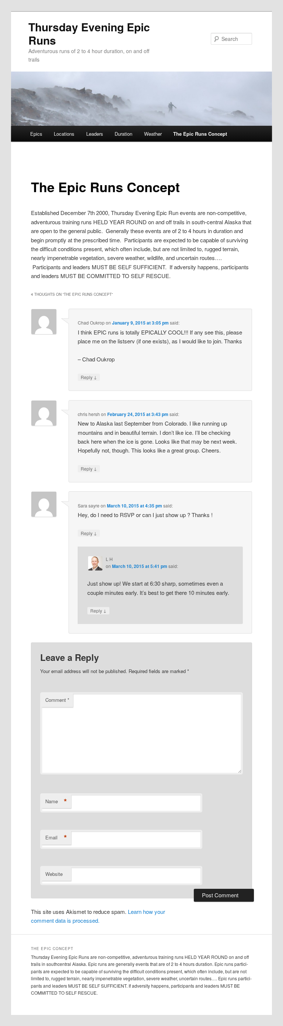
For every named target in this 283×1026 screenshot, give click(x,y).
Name (56, 801)
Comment (57, 699)
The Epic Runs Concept (200, 133)
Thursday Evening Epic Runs (89, 33)
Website (54, 873)
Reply (89, 377)
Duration (123, 133)
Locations (64, 133)
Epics (36, 133)
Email (56, 837)
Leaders (94, 133)
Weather (153, 133)
